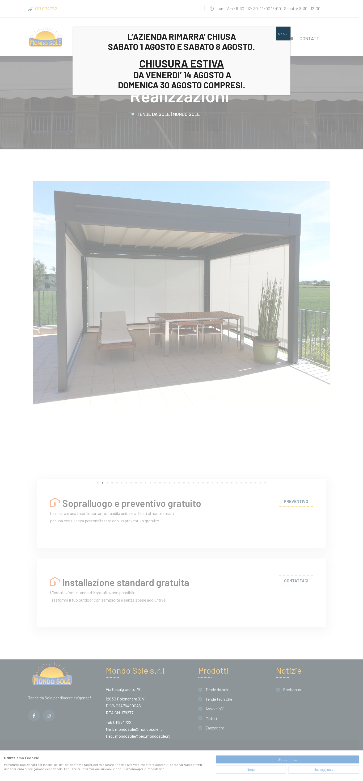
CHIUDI (283, 33)
